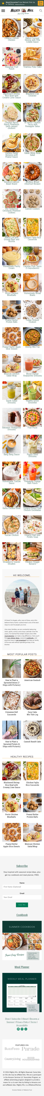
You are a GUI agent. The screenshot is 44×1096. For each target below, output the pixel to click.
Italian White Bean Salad (32, 154)
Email (22, 893)
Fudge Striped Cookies (32, 321)
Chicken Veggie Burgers (32, 563)
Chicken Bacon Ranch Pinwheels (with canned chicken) (11, 125)
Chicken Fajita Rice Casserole (32, 238)
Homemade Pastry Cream (11, 267)
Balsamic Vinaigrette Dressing (11, 428)
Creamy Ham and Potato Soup (32, 536)
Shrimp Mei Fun (32, 347)
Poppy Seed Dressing (32, 455)
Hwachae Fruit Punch (11, 68)
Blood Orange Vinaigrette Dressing (32, 374)
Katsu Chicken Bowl (12, 508)
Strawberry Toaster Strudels (11, 563)
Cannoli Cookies (32, 208)
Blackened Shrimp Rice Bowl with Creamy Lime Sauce (11, 95)
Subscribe (22, 866)
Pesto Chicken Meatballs (11, 294)
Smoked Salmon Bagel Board (11, 183)
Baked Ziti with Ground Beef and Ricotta (11, 239)
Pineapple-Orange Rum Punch (32, 482)
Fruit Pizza (32, 427)
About (25, 1019)
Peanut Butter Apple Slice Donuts (11, 348)
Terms (33, 1022)
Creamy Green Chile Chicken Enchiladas (32, 509)
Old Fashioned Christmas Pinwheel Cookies (12, 210)
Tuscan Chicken (12, 535)
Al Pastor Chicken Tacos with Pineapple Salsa (32, 124)
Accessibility (22, 1025)
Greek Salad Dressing (11, 401)
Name (22, 883)
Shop (7, 1019)
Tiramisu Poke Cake (32, 67)
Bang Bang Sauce (12, 454)
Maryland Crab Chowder (32, 94)
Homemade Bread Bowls (32, 294)
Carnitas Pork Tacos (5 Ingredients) (32, 267)
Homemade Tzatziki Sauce (11, 482)
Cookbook (22, 915)
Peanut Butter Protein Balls (11, 321)
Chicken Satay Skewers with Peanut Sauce (11, 155)
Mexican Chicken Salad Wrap (11, 374)
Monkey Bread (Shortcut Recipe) (32, 183)
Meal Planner (22, 967)
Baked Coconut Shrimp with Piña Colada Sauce (32, 40)
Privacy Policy (22, 1022)
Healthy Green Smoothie (32, 401)
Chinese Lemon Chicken (11, 39)
